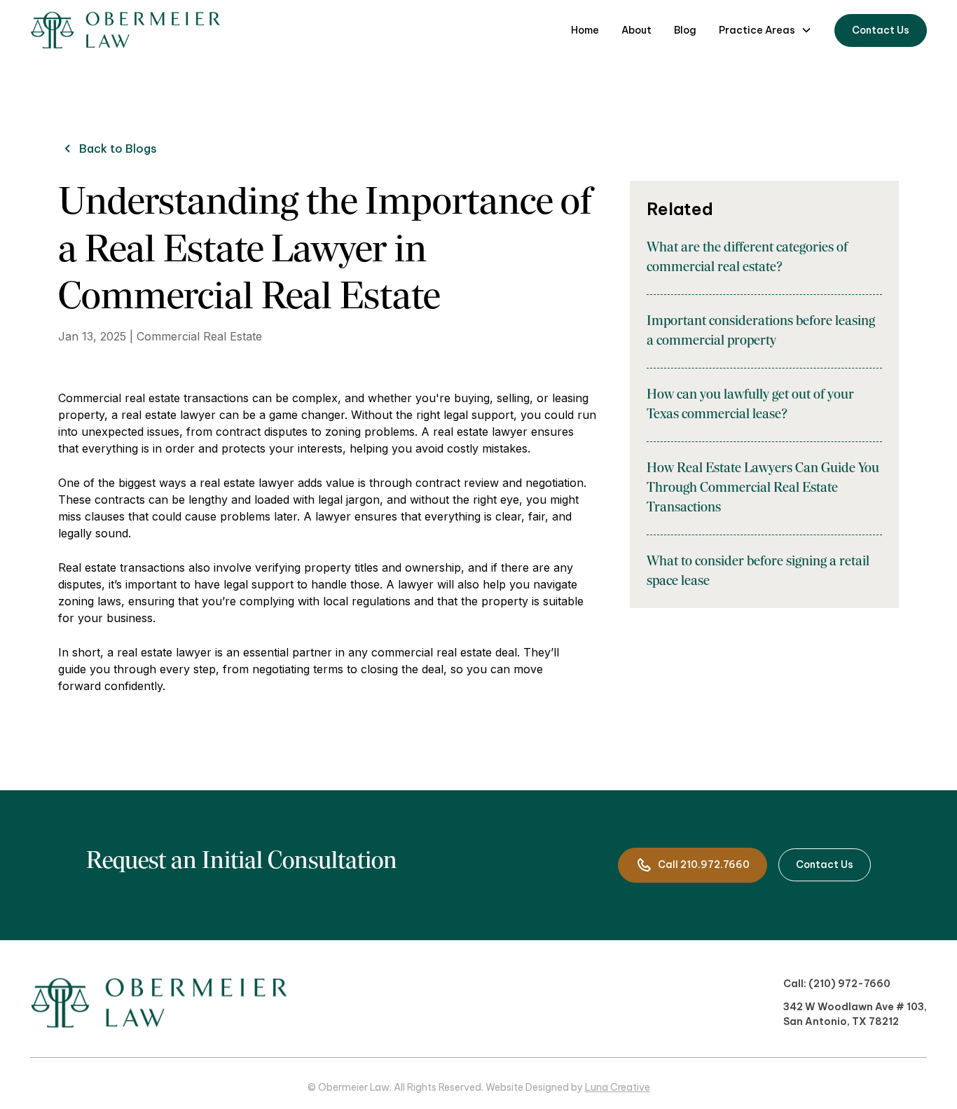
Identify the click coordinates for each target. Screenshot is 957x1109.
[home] (125, 30)
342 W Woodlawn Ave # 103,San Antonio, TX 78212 (855, 1014)
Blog (685, 30)
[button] (765, 30)
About (636, 30)
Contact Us (880, 30)
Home (585, 30)
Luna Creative (617, 1087)
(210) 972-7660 (849, 983)
